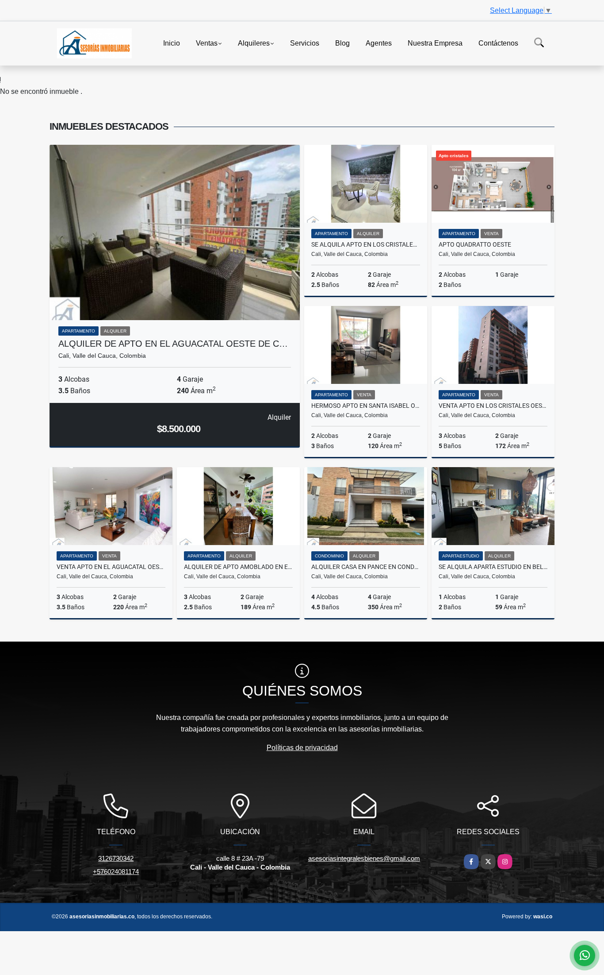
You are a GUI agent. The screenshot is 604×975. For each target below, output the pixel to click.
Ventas (207, 42)
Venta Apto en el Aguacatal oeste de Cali (111, 566)
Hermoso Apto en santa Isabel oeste (365, 405)
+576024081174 (116, 871)
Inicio (171, 42)
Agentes (379, 42)
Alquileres (254, 42)
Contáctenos (498, 42)
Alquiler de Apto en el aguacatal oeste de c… (173, 343)
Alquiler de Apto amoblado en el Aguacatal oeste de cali (238, 566)
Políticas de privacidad (302, 747)
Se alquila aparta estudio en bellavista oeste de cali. (493, 566)
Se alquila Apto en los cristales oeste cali (365, 244)
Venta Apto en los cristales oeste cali (493, 405)
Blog (342, 42)
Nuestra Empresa (435, 42)
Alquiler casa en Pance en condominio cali (365, 566)
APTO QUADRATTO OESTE (475, 244)
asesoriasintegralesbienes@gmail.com (364, 858)
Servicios (304, 42)
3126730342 (116, 858)
